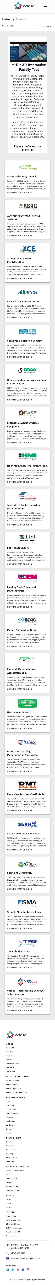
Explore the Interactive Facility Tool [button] (27, 148)
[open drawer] (45, 5)
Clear (46, 26)
